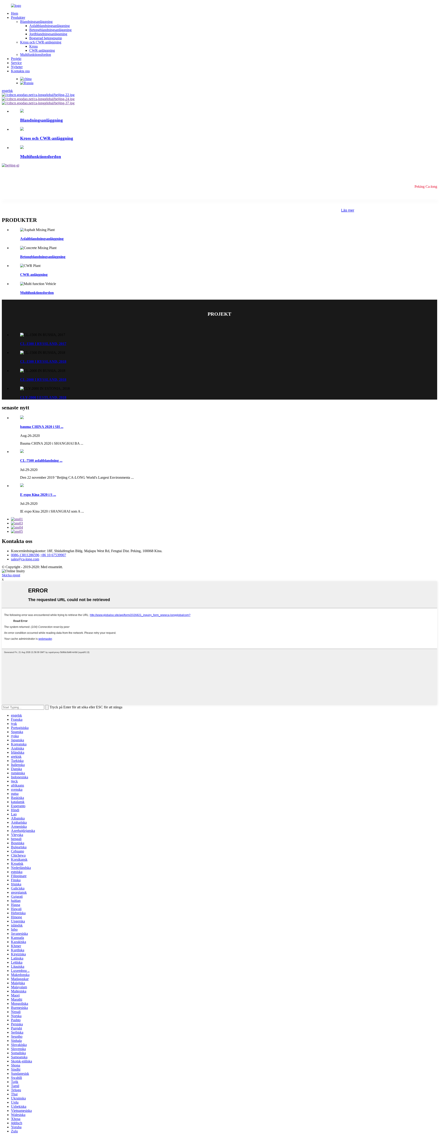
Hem (14, 13)
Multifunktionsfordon (35, 54)
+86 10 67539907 (53, 555)
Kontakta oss (20, 71)
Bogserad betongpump (45, 38)
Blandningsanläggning (36, 22)
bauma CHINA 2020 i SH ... (41, 427)
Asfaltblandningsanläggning (49, 26)
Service (16, 63)
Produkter (18, 17)
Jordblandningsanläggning (48, 34)
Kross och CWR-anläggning (40, 42)
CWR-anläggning (42, 50)
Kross (33, 46)
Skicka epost (11, 575)
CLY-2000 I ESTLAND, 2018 (43, 397)
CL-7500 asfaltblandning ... (41, 460)
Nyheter (17, 67)
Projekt (16, 59)
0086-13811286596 (25, 555)
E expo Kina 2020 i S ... (38, 495)
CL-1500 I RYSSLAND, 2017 (43, 344)
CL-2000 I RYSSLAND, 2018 (43, 380)
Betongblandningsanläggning (50, 30)
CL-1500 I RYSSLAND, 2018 (43, 361)
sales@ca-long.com (25, 559)
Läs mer (347, 210)
